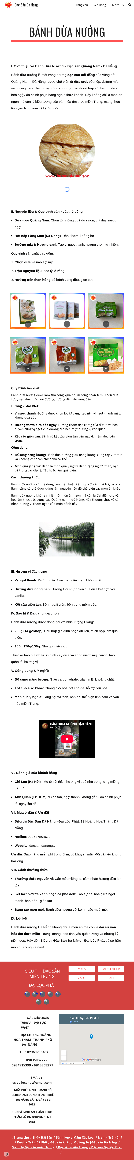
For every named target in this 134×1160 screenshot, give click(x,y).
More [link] (115, 5)
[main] (67, 33)
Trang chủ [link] (81, 5)
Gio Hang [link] (100, 5)
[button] (130, 5)
